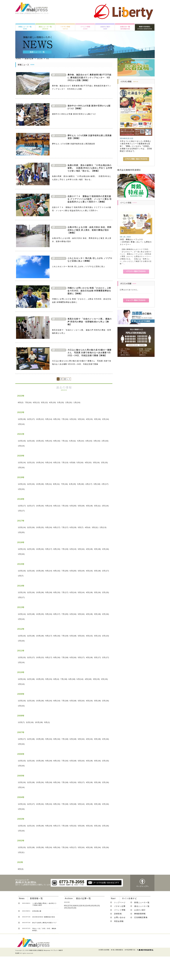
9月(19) (48, 826)
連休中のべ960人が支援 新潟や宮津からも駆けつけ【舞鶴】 (89, 107)
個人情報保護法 (118, 950)
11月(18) (31, 614)
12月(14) (22, 462)
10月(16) (40, 506)
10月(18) (40, 484)
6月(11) (72, 441)
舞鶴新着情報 (140, 914)
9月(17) (48, 549)
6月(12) (36, 402)
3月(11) (97, 506)
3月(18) (97, 484)
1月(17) (21, 511)
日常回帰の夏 (36, 911)
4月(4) (88, 527)
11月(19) (31, 549)
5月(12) (44, 402)
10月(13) (40, 657)
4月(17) (88, 484)
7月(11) (65, 441)
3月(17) (97, 657)
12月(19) (22, 592)
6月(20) (73, 506)
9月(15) (48, 441)
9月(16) (48, 527)
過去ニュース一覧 (141, 906)
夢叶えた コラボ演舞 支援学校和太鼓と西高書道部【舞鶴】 (90, 136)
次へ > (67, 379)
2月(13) (103, 527)
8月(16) (57, 441)
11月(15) (31, 484)
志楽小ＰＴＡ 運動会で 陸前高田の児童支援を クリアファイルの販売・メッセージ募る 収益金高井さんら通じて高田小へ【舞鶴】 (90, 199)
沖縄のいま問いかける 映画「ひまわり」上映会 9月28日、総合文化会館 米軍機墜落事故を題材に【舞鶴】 (89, 291)
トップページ (119, 902)
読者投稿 (118, 914)
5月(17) (81, 657)
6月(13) (73, 549)
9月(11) (48, 484)
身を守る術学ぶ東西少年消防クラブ (44, 922)
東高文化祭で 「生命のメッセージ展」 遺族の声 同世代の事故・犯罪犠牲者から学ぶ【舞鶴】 (90, 321)
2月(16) (105, 441)
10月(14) (40, 462)
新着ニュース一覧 (141, 902)
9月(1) (47, 722)
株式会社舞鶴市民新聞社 (129, 170)
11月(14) (31, 826)
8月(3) (21, 869)
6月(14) (73, 592)
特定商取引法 (130, 950)
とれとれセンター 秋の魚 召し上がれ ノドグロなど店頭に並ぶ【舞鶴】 (90, 259)
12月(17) (22, 506)
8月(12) (57, 506)
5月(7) (81, 527)
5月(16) (81, 419)
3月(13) (97, 636)
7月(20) (65, 571)
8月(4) (56, 679)
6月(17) (73, 847)
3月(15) (60, 402)
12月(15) (22, 484)
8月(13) (57, 462)
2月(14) (105, 419)
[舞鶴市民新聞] (146, 950)
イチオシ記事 (119, 906)
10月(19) (40, 614)
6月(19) (72, 484)
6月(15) (73, 419)
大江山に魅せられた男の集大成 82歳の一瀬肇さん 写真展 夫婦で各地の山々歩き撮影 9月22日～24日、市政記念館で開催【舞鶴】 (89, 352)
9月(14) (48, 419)
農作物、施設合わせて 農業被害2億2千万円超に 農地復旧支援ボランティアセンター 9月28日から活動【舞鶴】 (89, 77)
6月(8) (72, 462)
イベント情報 (119, 910)
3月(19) (96, 679)
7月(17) (65, 527)
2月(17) (105, 484)
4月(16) (88, 441)
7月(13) (65, 462)
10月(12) (40, 419)
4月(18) (89, 506)
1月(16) (77, 402)
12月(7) (21, 722)
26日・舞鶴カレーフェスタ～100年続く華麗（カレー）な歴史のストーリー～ (136, 241)
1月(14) (21, 424)
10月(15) (40, 441)
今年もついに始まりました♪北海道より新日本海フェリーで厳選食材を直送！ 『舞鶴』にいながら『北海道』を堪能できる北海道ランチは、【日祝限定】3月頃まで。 (136, 146)
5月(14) (80, 441)
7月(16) (28, 402)
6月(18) (73, 636)
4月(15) (89, 419)
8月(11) (56, 484)
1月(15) (21, 489)
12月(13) (22, 549)
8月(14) (57, 701)
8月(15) (57, 419)
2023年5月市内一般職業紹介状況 (43, 917)
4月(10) (52, 402)
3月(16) (97, 419)
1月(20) (21, 532)
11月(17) (31, 419)
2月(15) (68, 402)
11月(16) (31, 441)
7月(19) (65, 549)
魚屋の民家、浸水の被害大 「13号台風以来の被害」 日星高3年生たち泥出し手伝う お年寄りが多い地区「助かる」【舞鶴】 (90, 168)
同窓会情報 (119, 921)
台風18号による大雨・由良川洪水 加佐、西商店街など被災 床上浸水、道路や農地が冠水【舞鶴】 (89, 230)
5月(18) (80, 484)
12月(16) (22, 441)
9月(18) (48, 592)
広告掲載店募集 (140, 917)
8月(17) (57, 527)
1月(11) (21, 852)
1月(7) (21, 576)
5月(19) (81, 571)
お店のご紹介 (140, 910)
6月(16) (73, 614)
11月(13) (31, 462)
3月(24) (97, 847)
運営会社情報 (104, 950)
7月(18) (65, 657)
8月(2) (21, 402)
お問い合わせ (119, 917)
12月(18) (22, 419)
